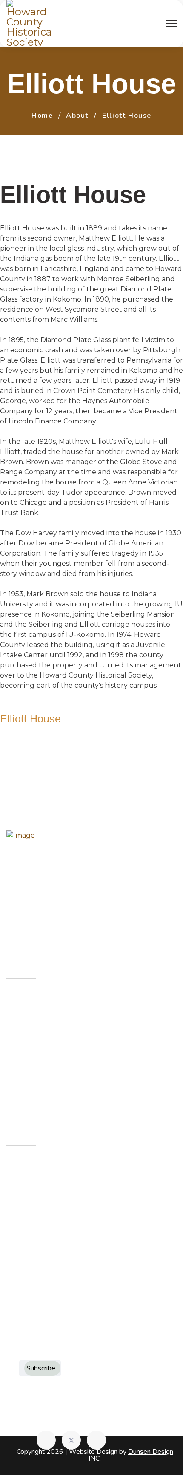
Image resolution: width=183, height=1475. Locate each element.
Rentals (29, 1056)
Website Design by (121, 1455)
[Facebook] (46, 1440)
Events (27, 1038)
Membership (37, 1019)
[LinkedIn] (96, 1440)
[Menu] (171, 24)
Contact (29, 1075)
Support (30, 1094)
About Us (32, 1000)
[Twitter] (71, 1440)
